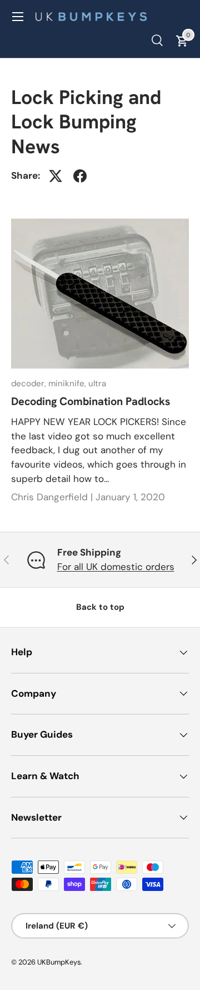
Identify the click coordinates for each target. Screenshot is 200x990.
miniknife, (68, 383)
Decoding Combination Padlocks (90, 401)
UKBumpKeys (59, 962)
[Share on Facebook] (80, 176)
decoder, (29, 383)
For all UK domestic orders (115, 567)
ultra (97, 383)
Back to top (100, 607)
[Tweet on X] (55, 176)
